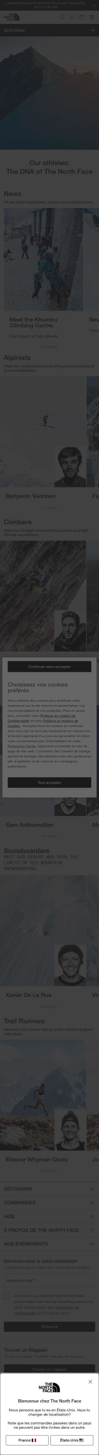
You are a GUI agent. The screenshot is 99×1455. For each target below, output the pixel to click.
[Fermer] (90, 1382)
